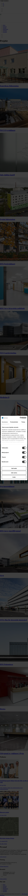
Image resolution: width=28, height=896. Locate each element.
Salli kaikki (14, 468)
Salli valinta (14, 472)
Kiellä (14, 477)
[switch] (24, 452)
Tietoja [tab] (23, 422)
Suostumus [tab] (5, 422)
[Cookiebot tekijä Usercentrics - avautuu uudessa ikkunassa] (20, 418)
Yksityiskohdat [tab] (14, 422)
